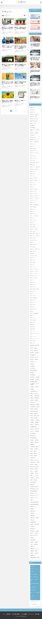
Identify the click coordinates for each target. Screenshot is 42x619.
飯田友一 (32, 553)
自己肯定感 (37, 524)
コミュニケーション (34, 200)
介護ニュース (33, 566)
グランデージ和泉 (33, 180)
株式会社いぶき (33, 462)
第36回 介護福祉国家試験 (34, 504)
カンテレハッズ (33, 171)
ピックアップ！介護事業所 (35, 593)
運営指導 (36, 544)
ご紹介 (32, 571)
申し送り (38, 477)
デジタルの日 (33, 262)
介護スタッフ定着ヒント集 (10, 37)
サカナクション (33, 209)
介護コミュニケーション (35, 568)
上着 (32, 348)
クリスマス (33, 182)
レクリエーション (33, 338)
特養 (36, 473)
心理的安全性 (33, 435)
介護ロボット (33, 363)
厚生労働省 (33, 404)
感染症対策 (33, 444)
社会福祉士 (33, 484)
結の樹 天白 (33, 517)
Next (16, 110)
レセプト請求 (33, 340)
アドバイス (33, 146)
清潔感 (36, 471)
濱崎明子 (32, 473)
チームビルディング (34, 244)
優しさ (32, 395)
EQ (36, 116)
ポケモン (32, 306)
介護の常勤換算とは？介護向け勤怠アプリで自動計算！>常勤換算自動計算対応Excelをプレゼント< (35, 85)
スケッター (33, 222)
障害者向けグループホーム (35, 548)
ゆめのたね (33, 324)
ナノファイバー (33, 266)
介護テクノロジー (33, 361)
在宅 (32, 413)
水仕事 (32, 464)
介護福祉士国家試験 (34, 381)
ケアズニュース (33, 601)
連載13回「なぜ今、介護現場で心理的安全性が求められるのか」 (7, 101)
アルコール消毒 (33, 148)
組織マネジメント (33, 506)
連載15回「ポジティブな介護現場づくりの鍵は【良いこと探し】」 (7, 83)
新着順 (3, 15)
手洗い (38, 446)
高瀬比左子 (33, 555)
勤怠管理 (37, 400)
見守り (32, 533)
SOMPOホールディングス (35, 139)
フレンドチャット (33, 302)
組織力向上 (33, 513)
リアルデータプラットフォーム (35, 334)
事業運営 (36, 350)
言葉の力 (37, 533)
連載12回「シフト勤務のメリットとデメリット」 (20, 101)
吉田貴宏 (38, 404)
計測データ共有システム (34, 535)
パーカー (37, 271)
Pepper (37, 132)
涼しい (32, 471)
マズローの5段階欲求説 (34, 313)
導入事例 (37, 424)
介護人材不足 (33, 368)
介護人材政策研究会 (34, 370)
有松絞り (36, 455)
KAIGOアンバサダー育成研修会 (35, 130)
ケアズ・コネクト (33, 191)
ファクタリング (33, 291)
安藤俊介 (32, 422)
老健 (37, 517)
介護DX (32, 359)
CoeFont (32, 116)
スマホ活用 (33, 233)
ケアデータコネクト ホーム (35, 195)
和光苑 (38, 406)
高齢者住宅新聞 (33, 557)
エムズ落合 (33, 162)
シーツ (32, 215)
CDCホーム (37, 114)
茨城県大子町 (33, 528)
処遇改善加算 (37, 395)
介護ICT (37, 359)
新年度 (36, 453)
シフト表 (37, 215)
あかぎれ (37, 141)
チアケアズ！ (24, 616)
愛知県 (32, 442)
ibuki (32, 123)
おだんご (38, 162)
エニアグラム (33, 160)
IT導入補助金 (33, 127)
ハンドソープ (33, 284)
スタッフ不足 (33, 224)
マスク (32, 311)
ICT (35, 123)
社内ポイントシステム (34, 497)
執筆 (32, 415)
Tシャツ (32, 141)
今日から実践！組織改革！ (35, 584)
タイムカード (33, 235)
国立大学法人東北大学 (34, 411)
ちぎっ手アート (33, 251)
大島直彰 (36, 417)
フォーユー (33, 293)
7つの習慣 (32, 107)
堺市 (35, 415)
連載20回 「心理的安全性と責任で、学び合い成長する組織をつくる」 (20, 28)
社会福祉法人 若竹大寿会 (34, 486)
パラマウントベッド (34, 275)
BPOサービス (33, 112)
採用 (32, 451)
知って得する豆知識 (34, 576)
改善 (35, 451)
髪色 (38, 557)
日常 (32, 455)
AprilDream (33, 109)
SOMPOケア (33, 135)
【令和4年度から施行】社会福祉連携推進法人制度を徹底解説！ (35, 71)
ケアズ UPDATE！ (34, 604)
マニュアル (33, 315)
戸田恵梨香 (33, 446)
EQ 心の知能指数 (34, 574)
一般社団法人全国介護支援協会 (35, 345)
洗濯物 (32, 468)
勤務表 (32, 400)
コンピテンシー (33, 202)
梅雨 (38, 462)
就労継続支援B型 (33, 426)
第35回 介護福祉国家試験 (34, 502)
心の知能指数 (33, 433)
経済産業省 (33, 515)
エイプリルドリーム (34, 158)
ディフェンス (33, 260)
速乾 (32, 544)
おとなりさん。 (33, 164)
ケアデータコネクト (34, 193)
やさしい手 (33, 322)
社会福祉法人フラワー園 (34, 488)
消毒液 (36, 468)
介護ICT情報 (33, 589)
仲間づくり (37, 386)
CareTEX (32, 114)
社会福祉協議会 (33, 482)
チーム (32, 242)
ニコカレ (32, 271)
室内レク (32, 424)
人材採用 (32, 357)
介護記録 (32, 386)
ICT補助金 (32, 125)
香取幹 (37, 553)
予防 (32, 350)
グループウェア (33, 184)
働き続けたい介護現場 (34, 393)
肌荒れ (32, 524)
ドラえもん (33, 264)
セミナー (38, 233)
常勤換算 (37, 431)
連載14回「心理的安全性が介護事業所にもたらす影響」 (20, 82)
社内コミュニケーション (34, 495)
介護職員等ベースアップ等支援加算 (35, 384)
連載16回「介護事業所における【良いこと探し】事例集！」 (20, 65)
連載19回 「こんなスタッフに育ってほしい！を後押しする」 (8, 46)
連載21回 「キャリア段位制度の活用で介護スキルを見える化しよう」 (8, 28)
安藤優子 (37, 422)
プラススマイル (33, 295)
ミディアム (33, 317)
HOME (3, 5)
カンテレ (37, 169)
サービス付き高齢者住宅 (34, 204)
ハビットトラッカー (34, 273)
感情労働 (37, 442)
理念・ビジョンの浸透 (34, 475)
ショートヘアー (33, 220)
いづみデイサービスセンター (35, 153)
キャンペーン (33, 175)
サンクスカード (33, 213)
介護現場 (32, 379)
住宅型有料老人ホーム (34, 391)
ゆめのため (33, 326)
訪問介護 (32, 537)
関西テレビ (33, 546)
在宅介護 (36, 413)
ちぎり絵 (32, 253)
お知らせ (32, 596)
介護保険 (32, 372)
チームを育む (33, 246)
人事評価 (37, 352)
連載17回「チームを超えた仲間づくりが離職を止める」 (7, 65)
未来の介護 (33, 457)
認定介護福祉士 (33, 539)
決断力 (36, 464)
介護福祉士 (37, 379)
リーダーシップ (7, 5)
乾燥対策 (36, 348)
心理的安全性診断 (33, 437)
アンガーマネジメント (34, 150)
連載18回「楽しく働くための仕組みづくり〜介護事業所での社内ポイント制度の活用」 (20, 47)
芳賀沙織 (32, 526)
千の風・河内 (33, 402)
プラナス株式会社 (33, 297)
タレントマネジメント (34, 240)
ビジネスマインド (33, 286)
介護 (36, 357)
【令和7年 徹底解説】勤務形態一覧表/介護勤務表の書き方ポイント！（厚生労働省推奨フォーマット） (35, 45)
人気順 (5, 15)
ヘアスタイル (33, 304)
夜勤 (32, 417)
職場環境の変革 (33, 522)
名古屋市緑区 (33, 406)
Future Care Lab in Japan (34, 118)
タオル (38, 235)
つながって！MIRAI (34, 255)
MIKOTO (32, 132)
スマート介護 (33, 231)
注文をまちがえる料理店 (34, 466)
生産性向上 (33, 477)
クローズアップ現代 (34, 189)
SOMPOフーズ (33, 137)
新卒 (32, 453)
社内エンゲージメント (34, 493)
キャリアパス (33, 173)
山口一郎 (32, 431)
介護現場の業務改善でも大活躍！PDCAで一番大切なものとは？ (35, 97)
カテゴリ (8, 15)
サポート (32, 211)
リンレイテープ (33, 336)
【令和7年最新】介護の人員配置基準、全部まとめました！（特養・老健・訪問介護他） (35, 58)
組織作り (32, 508)
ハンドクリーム (33, 282)
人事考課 (32, 352)
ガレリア (32, 169)
